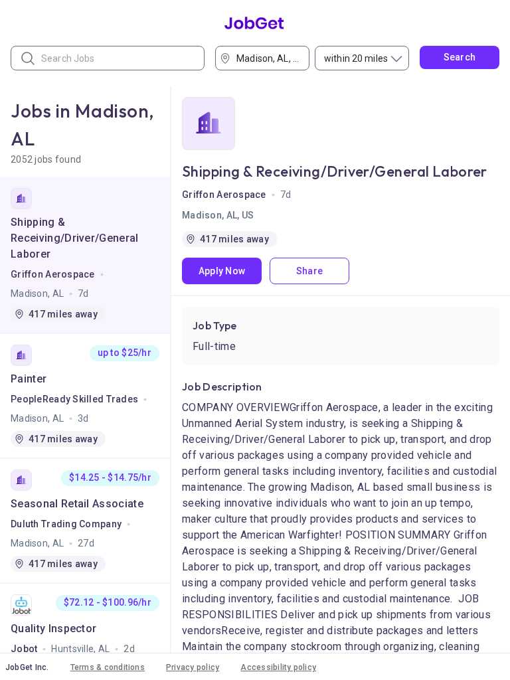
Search (460, 57)
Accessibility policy (278, 667)
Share (309, 271)
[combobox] (266, 58)
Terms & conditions (107, 667)
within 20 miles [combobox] (356, 58)
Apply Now (222, 271)
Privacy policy (192, 667)
